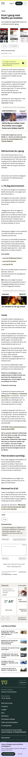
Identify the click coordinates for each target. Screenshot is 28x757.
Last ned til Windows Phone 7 (12, 258)
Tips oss (22, 682)
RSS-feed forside (6, 703)
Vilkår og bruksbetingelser (9, 722)
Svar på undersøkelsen (8, 754)
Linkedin (3, 709)
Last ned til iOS (7, 264)
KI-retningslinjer (6, 725)
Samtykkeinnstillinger (8, 719)
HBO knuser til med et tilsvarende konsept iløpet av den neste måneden (13, 507)
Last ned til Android (9, 261)
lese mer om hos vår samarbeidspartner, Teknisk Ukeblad (13, 139)
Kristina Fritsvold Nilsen (9, 692)
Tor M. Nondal (5, 698)
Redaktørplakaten (20, 732)
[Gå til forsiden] (3, 3)
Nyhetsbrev (5, 716)
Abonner (19, 3)
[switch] (24, 63)
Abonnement (5, 737)
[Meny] (25, 3)
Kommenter (14, 46)
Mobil (3, 11)
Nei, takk (20, 754)
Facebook (4, 706)
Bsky (2, 713)
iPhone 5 (15, 393)
